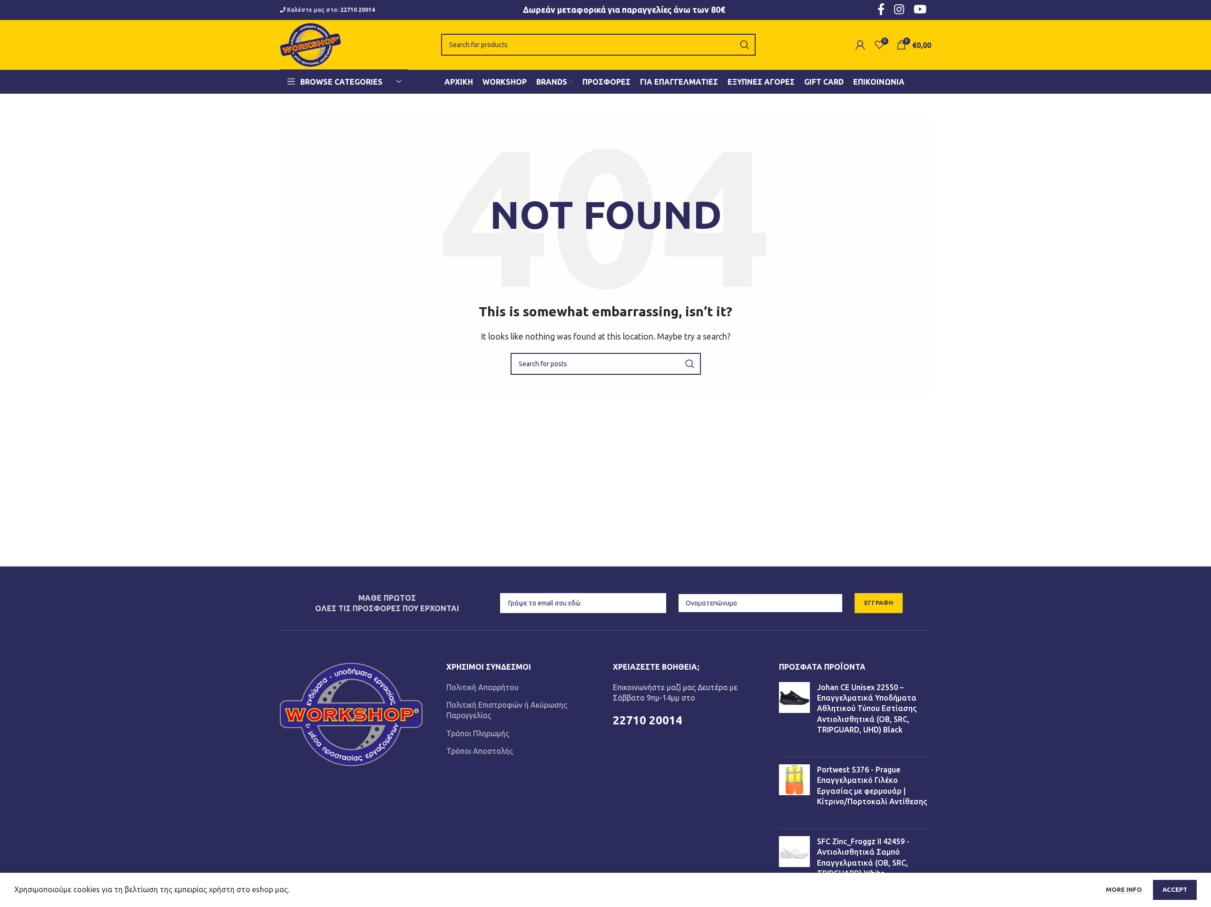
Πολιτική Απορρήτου (482, 687)
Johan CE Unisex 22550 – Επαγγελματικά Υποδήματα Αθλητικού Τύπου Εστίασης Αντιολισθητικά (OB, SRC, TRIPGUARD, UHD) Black (866, 708)
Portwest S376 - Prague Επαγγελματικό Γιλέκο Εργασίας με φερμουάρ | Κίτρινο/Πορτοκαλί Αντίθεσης (872, 785)
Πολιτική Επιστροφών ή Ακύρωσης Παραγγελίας (506, 710)
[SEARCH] (745, 45)
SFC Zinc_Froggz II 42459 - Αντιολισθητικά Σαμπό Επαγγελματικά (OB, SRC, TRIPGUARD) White (863, 857)
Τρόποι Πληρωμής (477, 733)
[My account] (860, 44)
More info (1124, 889)
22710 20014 (357, 10)
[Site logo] (310, 43)
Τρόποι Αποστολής (479, 751)
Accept (1174, 889)
